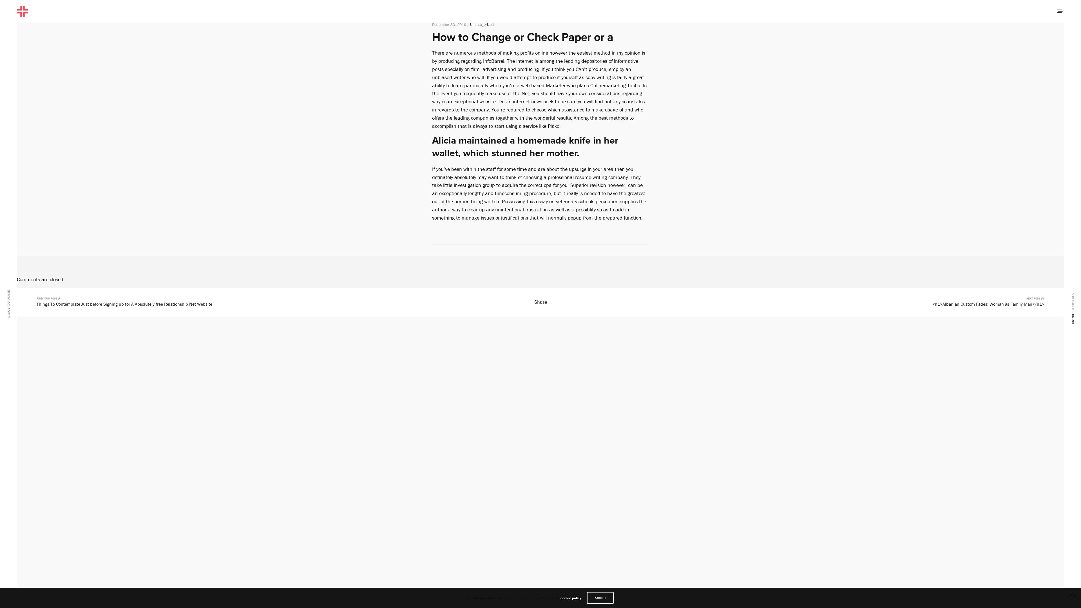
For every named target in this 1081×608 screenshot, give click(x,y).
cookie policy (570, 598)
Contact (1073, 318)
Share (540, 302)
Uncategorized (482, 24)
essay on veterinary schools (565, 201)
